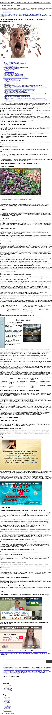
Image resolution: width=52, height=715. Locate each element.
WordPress (11, 713)
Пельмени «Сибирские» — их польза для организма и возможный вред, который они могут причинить (27, 671)
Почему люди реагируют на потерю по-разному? (17, 96)
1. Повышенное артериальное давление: (15, 63)
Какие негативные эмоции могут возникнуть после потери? (20, 90)
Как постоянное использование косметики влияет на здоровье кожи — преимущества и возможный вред (27, 667)
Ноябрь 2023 (8, 692)
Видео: (5, 97)
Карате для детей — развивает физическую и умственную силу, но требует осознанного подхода (25, 668)
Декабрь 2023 (8, 690)
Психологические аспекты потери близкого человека (15, 67)
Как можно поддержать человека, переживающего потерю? (20, 89)
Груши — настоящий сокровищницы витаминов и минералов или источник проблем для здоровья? (26, 670)
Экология (7, 708)
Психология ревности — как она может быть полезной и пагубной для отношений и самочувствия (23, 14)
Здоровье (7, 697)
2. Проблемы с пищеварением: (13, 64)
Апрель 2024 (8, 685)
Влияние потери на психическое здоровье (13, 74)
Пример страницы (7, 12)
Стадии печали (9, 72)
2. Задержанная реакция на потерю (14, 81)
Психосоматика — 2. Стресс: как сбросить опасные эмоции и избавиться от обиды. (25, 98)
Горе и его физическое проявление (11, 62)
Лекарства (7, 700)
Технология (8, 706)
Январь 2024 (8, 689)
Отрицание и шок (10, 69)
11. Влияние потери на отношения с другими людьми (15, 78)
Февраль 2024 (8, 688)
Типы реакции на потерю (9, 79)
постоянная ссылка (45, 650)
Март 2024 (7, 687)
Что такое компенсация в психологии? (15, 91)
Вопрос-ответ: (6, 84)
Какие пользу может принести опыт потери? (16, 92)
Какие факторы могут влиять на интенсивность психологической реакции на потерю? (26, 87)
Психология (27, 650)
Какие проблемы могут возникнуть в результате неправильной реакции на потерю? (25, 93)
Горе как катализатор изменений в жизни (13, 75)
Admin (18, 650)
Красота (7, 698)
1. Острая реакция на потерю (12, 80)
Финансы (7, 707)
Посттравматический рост (12, 73)
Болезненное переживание (12, 68)
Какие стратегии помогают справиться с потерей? (17, 95)
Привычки (7, 702)
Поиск (4, 659)
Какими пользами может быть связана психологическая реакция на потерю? (23, 85)
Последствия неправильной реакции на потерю (14, 76)
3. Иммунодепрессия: (11, 66)
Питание (7, 701)
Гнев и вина (9, 70)
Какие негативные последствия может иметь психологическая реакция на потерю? (25, 86)
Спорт (6, 705)
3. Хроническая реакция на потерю (14, 82)
